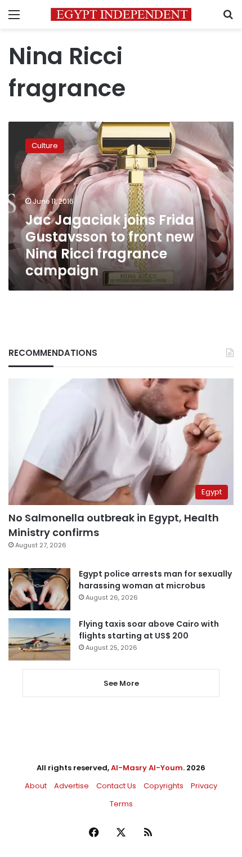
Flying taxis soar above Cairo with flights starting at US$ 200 (149, 629)
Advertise (71, 785)
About (36, 785)
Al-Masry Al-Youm (147, 767)
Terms (121, 803)
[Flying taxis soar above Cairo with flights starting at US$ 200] (39, 639)
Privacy (204, 785)
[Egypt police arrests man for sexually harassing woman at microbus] (39, 589)
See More (121, 683)
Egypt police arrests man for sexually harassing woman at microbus (155, 579)
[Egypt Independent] (121, 14)
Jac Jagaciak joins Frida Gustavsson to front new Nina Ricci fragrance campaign (109, 245)
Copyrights (163, 785)
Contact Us (116, 785)
